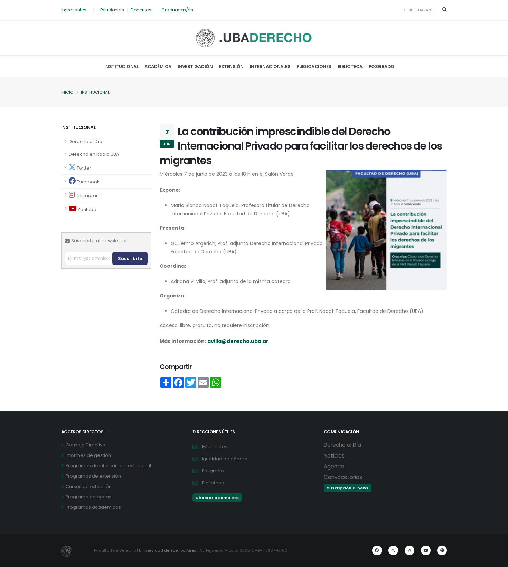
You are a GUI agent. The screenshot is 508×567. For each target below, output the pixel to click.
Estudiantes (112, 10)
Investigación (195, 66)
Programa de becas (88, 497)
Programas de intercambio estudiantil (108, 466)
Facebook (87, 182)
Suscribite (130, 258)
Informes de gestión (88, 455)
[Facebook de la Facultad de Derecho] (377, 550)
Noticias (334, 455)
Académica (157, 66)
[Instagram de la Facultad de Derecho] (409, 550)
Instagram (88, 196)
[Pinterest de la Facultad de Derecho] (442, 550)
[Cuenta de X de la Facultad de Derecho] (393, 550)
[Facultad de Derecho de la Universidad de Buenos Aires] (254, 38)
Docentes (141, 10)
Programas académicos (93, 507)
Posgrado (381, 66)
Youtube (86, 209)
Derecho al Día (85, 141)
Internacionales (270, 66)
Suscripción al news (347, 488)
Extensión (231, 66)
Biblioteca (350, 66)
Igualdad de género (224, 459)
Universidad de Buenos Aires (167, 550)
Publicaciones (314, 66)
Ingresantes (73, 10)
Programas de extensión (93, 476)
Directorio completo (217, 497)
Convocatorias (343, 477)
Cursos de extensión (89, 486)
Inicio (67, 92)
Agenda (334, 466)
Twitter (83, 168)
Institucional (121, 66)
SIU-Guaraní (419, 10)
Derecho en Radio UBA (94, 154)
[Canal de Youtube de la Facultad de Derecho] (426, 550)
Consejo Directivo (85, 445)
